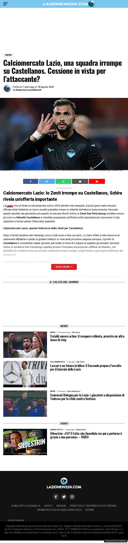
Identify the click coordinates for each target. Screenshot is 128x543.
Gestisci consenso (16, 520)
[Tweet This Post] (47, 181)
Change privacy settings (115, 541)
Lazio (10, 205)
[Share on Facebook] (31, 181)
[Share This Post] (64, 181)
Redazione (61, 505)
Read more (63, 266)
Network (89, 509)
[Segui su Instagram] (72, 497)
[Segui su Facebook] (56, 497)
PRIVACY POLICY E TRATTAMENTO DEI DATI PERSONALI (93, 505)
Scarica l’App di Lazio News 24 (25, 505)
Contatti (48, 505)
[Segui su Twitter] (64, 497)
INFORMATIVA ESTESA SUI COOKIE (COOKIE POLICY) (59, 509)
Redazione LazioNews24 (28, 90)
